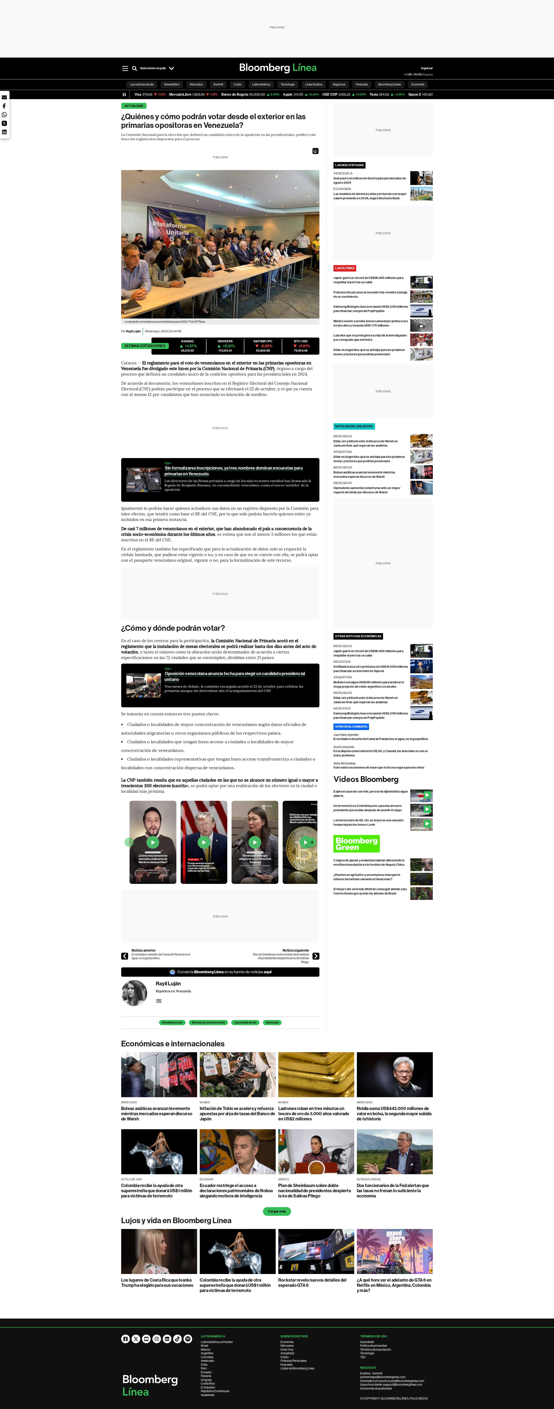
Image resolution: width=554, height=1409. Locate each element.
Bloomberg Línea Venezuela (208, 1022)
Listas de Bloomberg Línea (297, 1368)
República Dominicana (215, 1391)
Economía (286, 1342)
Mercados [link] (196, 84)
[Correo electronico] (159, 1001)
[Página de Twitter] (136, 1339)
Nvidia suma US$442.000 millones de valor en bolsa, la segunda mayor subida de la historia (394, 1113)
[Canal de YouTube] (146, 1339)
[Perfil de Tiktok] (177, 1339)
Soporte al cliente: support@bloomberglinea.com (391, 1384)
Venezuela (272, 1022)
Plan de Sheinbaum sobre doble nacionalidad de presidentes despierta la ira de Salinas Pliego (281, 958)
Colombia (207, 1357)
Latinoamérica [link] (261, 84)
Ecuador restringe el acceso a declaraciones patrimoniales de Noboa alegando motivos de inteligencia (236, 1190)
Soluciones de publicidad (376, 1388)
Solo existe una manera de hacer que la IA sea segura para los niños (378, 767)
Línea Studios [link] (313, 84)
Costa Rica (208, 1383)
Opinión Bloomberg (351, 727)
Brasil (204, 1345)
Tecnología (367, 1353)
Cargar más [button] (277, 1211)
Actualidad (134, 106)
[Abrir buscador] (134, 68)
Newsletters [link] (171, 84)
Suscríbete (367, 1342)
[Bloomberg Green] (383, 843)
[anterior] (124, 956)
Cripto (284, 1357)
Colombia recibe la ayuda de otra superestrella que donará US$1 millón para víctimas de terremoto (156, 1190)
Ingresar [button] (427, 68)
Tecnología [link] (288, 84)
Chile (204, 1364)
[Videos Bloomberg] (383, 779)
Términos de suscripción (375, 1349)
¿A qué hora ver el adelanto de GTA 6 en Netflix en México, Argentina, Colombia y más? (394, 1285)
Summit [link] (218, 84)
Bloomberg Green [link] (389, 84)
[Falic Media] (407, 74)
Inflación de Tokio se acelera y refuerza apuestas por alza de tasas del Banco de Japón (237, 1113)
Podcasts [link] (362, 84)
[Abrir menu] (125, 68)
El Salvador (208, 1387)
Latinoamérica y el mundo (217, 1342)
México (205, 1349)
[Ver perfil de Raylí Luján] (138, 993)
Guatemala (207, 1395)
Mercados (287, 1345)
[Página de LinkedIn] (167, 1339)
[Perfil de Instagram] (156, 1339)
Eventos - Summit (371, 1373)
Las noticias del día (245, 1022)
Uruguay (206, 1380)
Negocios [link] (339, 84)
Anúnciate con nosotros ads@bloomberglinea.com (392, 1381)
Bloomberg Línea (172, 1022)
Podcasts (286, 1364)
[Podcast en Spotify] (188, 1339)
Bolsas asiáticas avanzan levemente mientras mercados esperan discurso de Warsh (156, 1113)
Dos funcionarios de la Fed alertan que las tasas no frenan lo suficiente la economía (393, 1190)
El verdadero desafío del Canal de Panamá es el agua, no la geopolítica (161, 956)
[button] (315, 151)
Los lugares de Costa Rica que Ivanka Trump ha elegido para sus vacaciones (157, 1282)
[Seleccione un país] (171, 68)
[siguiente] (315, 956)
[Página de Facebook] (125, 1339)
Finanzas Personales (293, 1360)
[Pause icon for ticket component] (124, 94)
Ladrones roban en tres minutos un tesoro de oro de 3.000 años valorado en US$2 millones (313, 1113)
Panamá (206, 1376)
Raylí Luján (133, 331)
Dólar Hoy (286, 1349)
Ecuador (206, 1372)
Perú (204, 1368)
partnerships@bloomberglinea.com (382, 1377)
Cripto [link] (238, 84)
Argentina (207, 1353)
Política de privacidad (373, 1345)
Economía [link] (417, 84)
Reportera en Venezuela (173, 991)
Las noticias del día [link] (142, 84)
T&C (363, 1357)
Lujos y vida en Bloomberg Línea (176, 1220)
